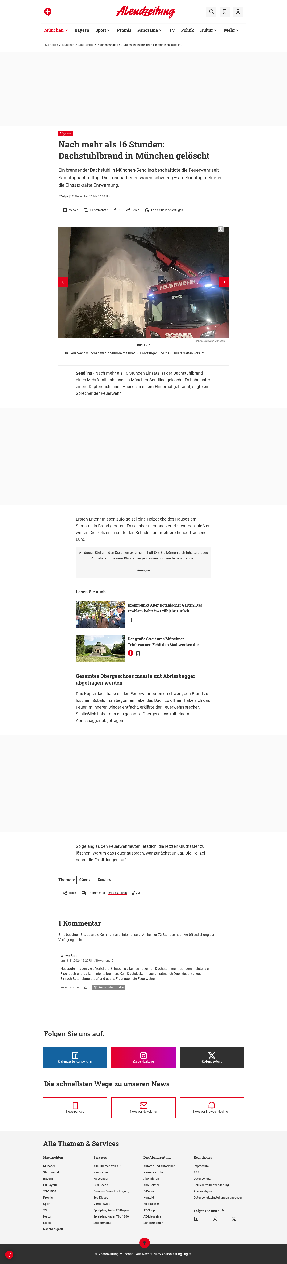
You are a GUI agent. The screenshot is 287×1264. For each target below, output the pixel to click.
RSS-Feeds (100, 1185)
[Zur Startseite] (145, 17)
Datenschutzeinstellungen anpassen (218, 1197)
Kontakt (149, 1197)
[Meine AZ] (238, 12)
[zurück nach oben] (144, 1245)
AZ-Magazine (152, 1216)
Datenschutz (202, 1178)
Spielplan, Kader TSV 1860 (111, 1216)
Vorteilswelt (101, 1204)
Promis (124, 30)
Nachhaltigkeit (53, 1229)
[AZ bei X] (233, 1219)
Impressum (201, 1166)
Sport (100, 30)
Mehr (229, 30)
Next (224, 282)
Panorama (147, 30)
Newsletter (100, 1172)
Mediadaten (152, 1204)
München (54, 30)
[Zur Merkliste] (225, 12)
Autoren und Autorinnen (159, 1166)
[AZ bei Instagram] (215, 1219)
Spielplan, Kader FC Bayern (111, 1210)
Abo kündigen (203, 1191)
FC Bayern (50, 1185)
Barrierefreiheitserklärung (211, 1185)
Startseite (51, 44)
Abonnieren (151, 1178)
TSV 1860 (49, 1191)
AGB (197, 1172)
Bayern (82, 30)
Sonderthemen (153, 1222)
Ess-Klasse (100, 1197)
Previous (63, 282)
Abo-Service (152, 1185)
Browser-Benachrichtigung (111, 1191)
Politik (187, 30)
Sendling (104, 880)
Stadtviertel (85, 44)
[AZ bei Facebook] (196, 1219)
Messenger (100, 1178)
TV (172, 30)
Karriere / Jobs (153, 1172)
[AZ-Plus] (47, 12)
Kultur (206, 30)
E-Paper (149, 1191)
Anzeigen (143, 570)
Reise (47, 1222)
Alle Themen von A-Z (107, 1166)
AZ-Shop (149, 1210)
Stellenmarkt (102, 1222)
